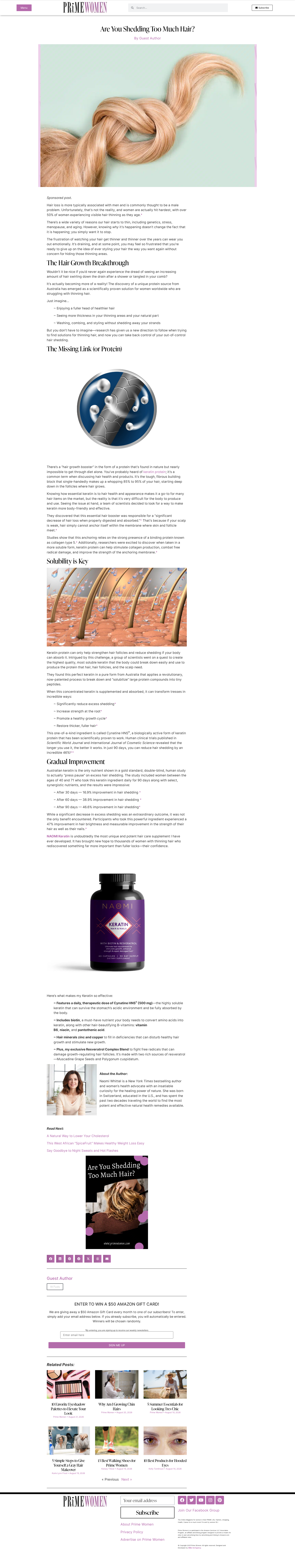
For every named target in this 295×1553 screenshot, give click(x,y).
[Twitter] (191, 1500)
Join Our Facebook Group (198, 1510)
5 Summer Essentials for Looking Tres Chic (165, 1406)
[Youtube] (201, 1500)
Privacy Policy (132, 1532)
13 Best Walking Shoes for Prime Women (117, 1463)
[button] (50, 1259)
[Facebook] (182, 1500)
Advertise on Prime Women (143, 1539)
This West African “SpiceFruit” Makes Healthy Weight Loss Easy (95, 1143)
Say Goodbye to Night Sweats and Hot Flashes (82, 1151)
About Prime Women (137, 1524)
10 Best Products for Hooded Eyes (165, 1463)
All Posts (55, 1286)
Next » (126, 1479)
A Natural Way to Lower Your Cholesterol (78, 1136)
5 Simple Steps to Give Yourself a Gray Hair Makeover (68, 1465)
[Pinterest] (219, 1500)
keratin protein (154, 472)
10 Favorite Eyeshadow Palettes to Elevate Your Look (68, 1409)
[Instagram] (210, 1500)
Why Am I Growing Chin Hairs (117, 1406)
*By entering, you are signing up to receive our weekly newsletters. (117, 1330)
